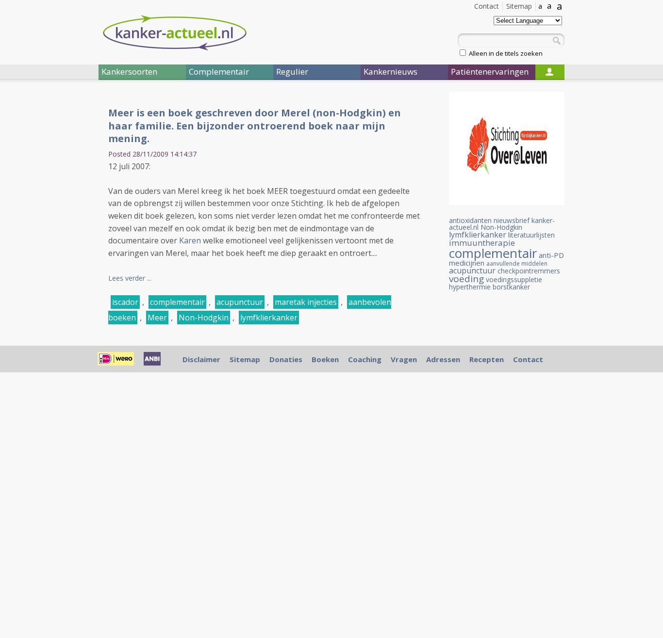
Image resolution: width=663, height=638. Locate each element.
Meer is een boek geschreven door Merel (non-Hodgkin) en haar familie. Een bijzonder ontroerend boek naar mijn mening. (254, 125)
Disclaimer (201, 359)
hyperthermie (470, 286)
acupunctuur (239, 302)
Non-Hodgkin (204, 317)
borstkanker (511, 286)
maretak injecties (306, 302)
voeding (466, 278)
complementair (177, 302)
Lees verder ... (129, 278)
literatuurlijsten (531, 234)
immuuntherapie (482, 242)
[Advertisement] (40, 251)
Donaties (285, 359)
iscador (125, 302)
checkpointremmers (528, 270)
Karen (190, 240)
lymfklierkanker (269, 317)
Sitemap (519, 6)
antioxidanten (470, 220)
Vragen (404, 359)
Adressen (443, 359)
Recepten (486, 359)
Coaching (364, 359)
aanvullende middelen (516, 263)
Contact (486, 6)
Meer (157, 317)
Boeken (325, 359)
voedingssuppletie (514, 279)
